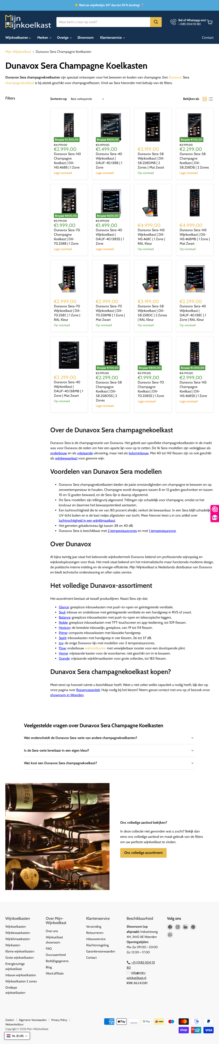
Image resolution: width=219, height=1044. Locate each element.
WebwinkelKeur (14, 1024)
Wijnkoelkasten (17, 38)
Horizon (64, 628)
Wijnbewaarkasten (17, 933)
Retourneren (94, 933)
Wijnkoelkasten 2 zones (21, 981)
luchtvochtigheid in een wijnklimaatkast (87, 520)
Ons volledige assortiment (143, 853)
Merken (43, 38)
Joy (61, 643)
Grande (64, 658)
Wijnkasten (12, 945)
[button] (17, 1036)
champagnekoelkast (19, 83)
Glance (64, 607)
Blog (49, 967)
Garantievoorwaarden (100, 951)
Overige (63, 38)
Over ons (52, 931)
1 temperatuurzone (162, 531)
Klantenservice (111, 38)
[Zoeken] (156, 22)
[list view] (211, 99)
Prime (63, 633)
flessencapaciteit (88, 690)
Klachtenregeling (97, 945)
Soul (62, 612)
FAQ (49, 949)
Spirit (62, 638)
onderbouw (58, 453)
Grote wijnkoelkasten (19, 958)
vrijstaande (85, 453)
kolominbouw (139, 453)
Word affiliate (55, 973)
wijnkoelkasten (95, 648)
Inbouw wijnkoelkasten (20, 975)
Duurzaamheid (56, 955)
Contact (208, 38)
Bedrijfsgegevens (57, 961)
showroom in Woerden (67, 695)
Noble (63, 622)
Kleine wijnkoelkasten (19, 951)
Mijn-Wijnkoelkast (18, 52)
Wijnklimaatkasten (17, 939)
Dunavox (175, 77)
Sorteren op (58, 99)
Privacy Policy (59, 1020)
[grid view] (205, 99)
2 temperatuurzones (122, 531)
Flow (62, 648)
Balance (64, 617)
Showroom (85, 38)
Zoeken (9, 1020)
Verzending (93, 926)
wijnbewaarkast (66, 458)
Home (63, 653)
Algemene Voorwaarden (33, 1020)
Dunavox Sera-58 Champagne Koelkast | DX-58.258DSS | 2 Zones (109, 391)
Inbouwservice (96, 939)
